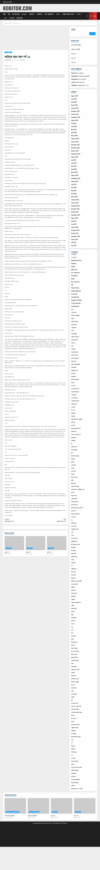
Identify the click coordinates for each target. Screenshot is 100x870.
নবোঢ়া (72, 535)
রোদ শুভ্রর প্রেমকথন (75, 724)
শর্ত (71, 743)
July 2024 (73, 160)
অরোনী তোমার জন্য (75, 337)
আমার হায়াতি (73, 367)
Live (95, 16)
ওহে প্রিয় (73, 407)
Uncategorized (75, 306)
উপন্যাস (57, 14)
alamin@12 (8, 60)
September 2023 (75, 178)
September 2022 (75, 215)
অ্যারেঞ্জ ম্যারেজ (74, 340)
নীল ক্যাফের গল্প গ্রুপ (75, 544)
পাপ (72, 566)
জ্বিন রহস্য (73, 483)
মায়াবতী (72, 697)
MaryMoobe (74, 76)
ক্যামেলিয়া (73, 440)
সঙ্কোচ (72, 764)
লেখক (5, 18)
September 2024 (75, 154)
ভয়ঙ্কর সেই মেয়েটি (75, 669)
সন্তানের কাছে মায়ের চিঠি (84, 76)
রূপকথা (72, 721)
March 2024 (74, 172)
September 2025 (75, 117)
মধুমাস (72, 691)
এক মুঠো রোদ (81, 73)
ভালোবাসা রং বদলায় (75, 679)
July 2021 (73, 242)
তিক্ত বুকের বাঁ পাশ (75, 502)
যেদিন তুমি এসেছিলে (75, 709)
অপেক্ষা (72, 331)
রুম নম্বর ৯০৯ (74, 718)
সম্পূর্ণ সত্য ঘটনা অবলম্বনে (76, 767)
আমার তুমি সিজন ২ (75, 352)
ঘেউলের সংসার (74, 447)
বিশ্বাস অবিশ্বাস (74, 648)
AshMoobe (74, 85)
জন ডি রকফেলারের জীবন (76, 45)
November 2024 (75, 148)
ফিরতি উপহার (73, 608)
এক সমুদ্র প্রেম (74, 398)
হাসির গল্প (73, 785)
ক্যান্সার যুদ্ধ (73, 437)
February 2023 (75, 200)
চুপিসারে (72, 462)
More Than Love (75, 282)
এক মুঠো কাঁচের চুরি (75, 392)
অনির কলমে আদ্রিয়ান (75, 315)
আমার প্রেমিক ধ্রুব (75, 358)
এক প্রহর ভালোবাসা (75, 389)
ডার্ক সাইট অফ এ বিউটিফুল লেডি (77, 489)
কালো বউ (73, 425)
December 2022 (75, 206)
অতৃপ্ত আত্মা (73, 312)
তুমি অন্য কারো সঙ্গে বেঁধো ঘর (77, 508)
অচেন (7, 548)
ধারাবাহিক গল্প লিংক (75, 529)
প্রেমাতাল (73, 599)
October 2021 (74, 233)
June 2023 (74, 187)
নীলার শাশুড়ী (73, 553)
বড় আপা (73, 624)
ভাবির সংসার (73, 676)
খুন (71, 444)
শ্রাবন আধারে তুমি (74, 761)
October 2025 (75, 114)
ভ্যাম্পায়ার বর (73, 688)
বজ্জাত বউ (73, 621)
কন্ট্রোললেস (73, 413)
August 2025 (74, 120)
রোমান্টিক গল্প (73, 731)
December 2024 (75, 145)
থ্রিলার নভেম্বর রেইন (75, 514)
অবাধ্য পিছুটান (74, 334)
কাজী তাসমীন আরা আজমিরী (76, 419)
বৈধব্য (72, 663)
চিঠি (72, 453)
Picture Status (75, 288)
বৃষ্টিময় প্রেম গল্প (74, 654)
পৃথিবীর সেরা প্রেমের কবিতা (76, 581)
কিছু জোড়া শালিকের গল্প (76, 428)
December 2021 (75, 230)
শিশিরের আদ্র (74, 752)
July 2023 (73, 184)
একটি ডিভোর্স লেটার (75, 401)
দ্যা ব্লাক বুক (73, 526)
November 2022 (75, 209)
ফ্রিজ (72, 614)
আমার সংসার (73, 361)
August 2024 (74, 157)
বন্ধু (72, 627)
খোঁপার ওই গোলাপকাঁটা (75, 49)
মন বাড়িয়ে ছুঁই (74, 694)
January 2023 (74, 203)
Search (73, 29)
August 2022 (74, 218)
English (31, 14)
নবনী (72, 532)
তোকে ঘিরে (73, 511)
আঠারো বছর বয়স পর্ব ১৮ (61, 520)
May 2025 (73, 129)
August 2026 (74, 96)
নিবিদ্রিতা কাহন (74, 541)
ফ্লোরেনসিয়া (73, 618)
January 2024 (74, 175)
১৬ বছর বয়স (73, 254)
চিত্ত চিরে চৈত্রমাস (75, 456)
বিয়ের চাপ (73, 645)
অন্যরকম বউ (73, 327)
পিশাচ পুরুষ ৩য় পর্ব (80, 82)
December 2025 (75, 111)
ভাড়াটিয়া (73, 673)
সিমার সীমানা (73, 773)
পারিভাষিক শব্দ (74, 569)
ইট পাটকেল (73, 373)
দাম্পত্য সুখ (73, 517)
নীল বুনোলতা (73, 550)
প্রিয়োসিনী (73, 596)
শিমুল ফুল (73, 746)
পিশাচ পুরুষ (73, 575)
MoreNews (55, 823)
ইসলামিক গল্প (73, 376)
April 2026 (74, 102)
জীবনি (72, 480)
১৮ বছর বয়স (6, 52)
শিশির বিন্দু (73, 749)
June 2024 (74, 163)
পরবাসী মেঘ (73, 563)
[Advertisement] (35, 38)
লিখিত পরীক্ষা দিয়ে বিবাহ (76, 737)
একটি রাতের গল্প (74, 404)
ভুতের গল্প (73, 685)
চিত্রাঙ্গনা (73, 459)
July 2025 (73, 123)
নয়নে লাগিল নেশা (74, 538)
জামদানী (73, 474)
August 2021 (74, 239)
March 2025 (74, 136)
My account (20, 18)
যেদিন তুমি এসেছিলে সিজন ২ (77, 712)
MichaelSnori (74, 79)
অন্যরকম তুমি (74, 324)
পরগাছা (72, 560)
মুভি (72, 700)
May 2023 (73, 190)
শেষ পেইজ (73, 758)
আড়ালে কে (73, 343)
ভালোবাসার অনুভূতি (75, 682)
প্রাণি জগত (73, 590)
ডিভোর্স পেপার (74, 495)
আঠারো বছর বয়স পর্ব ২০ (9, 520)
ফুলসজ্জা (72, 611)
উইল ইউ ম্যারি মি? (75, 379)
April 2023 (74, 194)
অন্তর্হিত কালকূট (74, 321)
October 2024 (75, 151)
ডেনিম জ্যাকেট (74, 498)
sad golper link (75, 297)
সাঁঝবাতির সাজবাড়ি (74, 770)
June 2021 (73, 245)
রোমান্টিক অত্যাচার (74, 727)
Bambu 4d (74, 73)
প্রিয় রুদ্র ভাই (74, 593)
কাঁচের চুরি (73, 416)
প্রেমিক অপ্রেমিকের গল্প (76, 602)
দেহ (72, 520)
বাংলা (72, 630)
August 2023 (74, 181)
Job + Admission (49, 14)
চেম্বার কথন (73, 465)
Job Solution (15, 14)
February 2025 (75, 139)
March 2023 (74, 197)
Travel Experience (76, 303)
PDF (72, 285)
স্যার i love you (74, 782)
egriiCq (73, 82)
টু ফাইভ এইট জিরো (75, 486)
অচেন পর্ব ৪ (56, 543)
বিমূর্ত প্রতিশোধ (74, 642)
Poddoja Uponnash (76, 291)
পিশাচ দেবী (73, 572)
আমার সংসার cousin (75, 364)
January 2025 (74, 142)
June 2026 (74, 99)
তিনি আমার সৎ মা (74, 505)
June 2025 (74, 126)
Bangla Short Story (68, 14)
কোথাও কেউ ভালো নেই (76, 434)
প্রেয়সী (72, 605)
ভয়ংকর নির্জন (73, 666)
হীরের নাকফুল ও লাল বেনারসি (77, 789)
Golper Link (74, 269)
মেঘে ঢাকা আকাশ (74, 703)
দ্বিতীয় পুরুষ (73, 523)
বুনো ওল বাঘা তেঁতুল (75, 651)
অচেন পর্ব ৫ (35, 543)
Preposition (74, 294)
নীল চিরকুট (73, 547)
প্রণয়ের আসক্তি (74, 584)
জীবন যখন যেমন (74, 477)
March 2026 (74, 105)
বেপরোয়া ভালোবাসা (75, 660)
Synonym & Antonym (76, 300)
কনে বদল (73, 410)
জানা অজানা (73, 471)
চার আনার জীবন (74, 450)
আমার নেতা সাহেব (74, 355)
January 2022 (74, 227)
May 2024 (73, 166)
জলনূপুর (72, 468)
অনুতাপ (72, 318)
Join (9, 14)
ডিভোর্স (72, 492)
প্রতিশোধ (73, 587)
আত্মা (72, 346)
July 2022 (73, 221)
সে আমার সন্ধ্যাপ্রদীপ (75, 779)
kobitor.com (17, 8)
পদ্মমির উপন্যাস (74, 556)
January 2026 (74, 108)
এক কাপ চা (73, 386)
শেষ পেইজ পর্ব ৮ (83, 79)
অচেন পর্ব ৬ (14, 543)
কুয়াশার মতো (73, 431)
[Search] (87, 16)
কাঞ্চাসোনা (73, 422)
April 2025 (74, 132)
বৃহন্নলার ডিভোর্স (74, 657)
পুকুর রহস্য (73, 578)
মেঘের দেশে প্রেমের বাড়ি (76, 706)
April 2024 (74, 169)
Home (4, 14)
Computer (39, 14)
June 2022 (74, 224)
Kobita (73, 279)
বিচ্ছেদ (72, 639)
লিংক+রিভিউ (12, 18)
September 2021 (75, 236)
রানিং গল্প (78, 14)
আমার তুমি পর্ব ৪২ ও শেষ (83, 85)
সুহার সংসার (73, 776)
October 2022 (75, 212)
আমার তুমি (73, 349)
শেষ (72, 755)
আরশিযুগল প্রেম (74, 370)
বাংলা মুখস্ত (24, 14)
